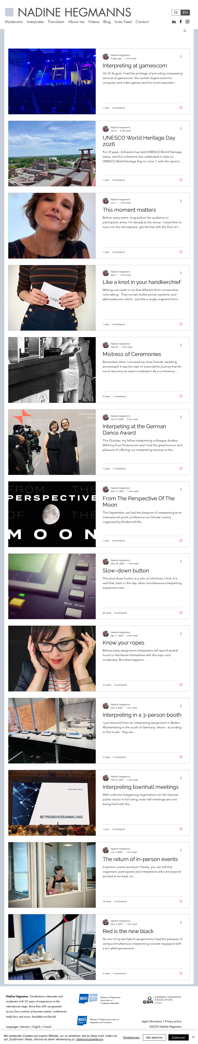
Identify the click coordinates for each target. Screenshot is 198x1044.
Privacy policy (173, 1021)
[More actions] (182, 56)
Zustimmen (178, 1037)
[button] (185, 31)
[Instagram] (187, 21)
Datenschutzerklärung (89, 1039)
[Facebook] (180, 21)
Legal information (152, 1021)
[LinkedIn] (174, 21)
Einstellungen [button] (131, 1037)
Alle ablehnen (154, 1037)
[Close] (193, 1037)
